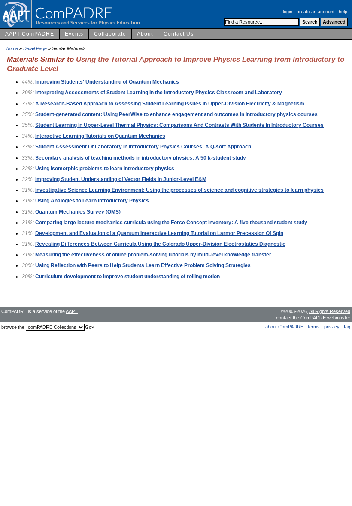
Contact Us (179, 34)
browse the (12, 327)
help (343, 11)
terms (314, 326)
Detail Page (35, 48)
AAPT (72, 311)
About (145, 34)
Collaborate (110, 34)
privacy (332, 326)
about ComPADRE (284, 326)
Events (74, 34)
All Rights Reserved (329, 311)
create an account (315, 11)
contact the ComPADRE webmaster (313, 317)
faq (347, 326)
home (12, 48)
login (287, 11)
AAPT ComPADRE (29, 34)
